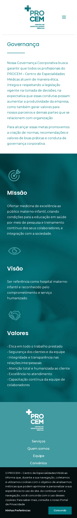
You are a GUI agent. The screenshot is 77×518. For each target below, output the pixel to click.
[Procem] (35, 17)
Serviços (38, 441)
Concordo (60, 510)
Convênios (38, 463)
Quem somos (38, 448)
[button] (64, 17)
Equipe (38, 456)
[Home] (35, 420)
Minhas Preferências (17, 510)
